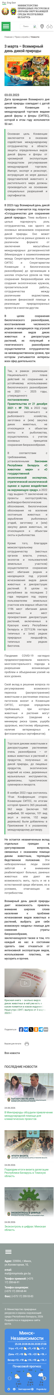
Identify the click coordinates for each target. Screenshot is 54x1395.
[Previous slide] (10, 1378)
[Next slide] (44, 1378)
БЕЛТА (8, 1324)
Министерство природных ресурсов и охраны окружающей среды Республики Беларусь (33, 11)
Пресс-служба (22, 37)
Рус (4, 2)
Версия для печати (12, 1043)
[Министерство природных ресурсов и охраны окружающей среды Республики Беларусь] (6, 11)
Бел (14, 2)
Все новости (12, 1053)
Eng (9, 2)
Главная (8, 37)
